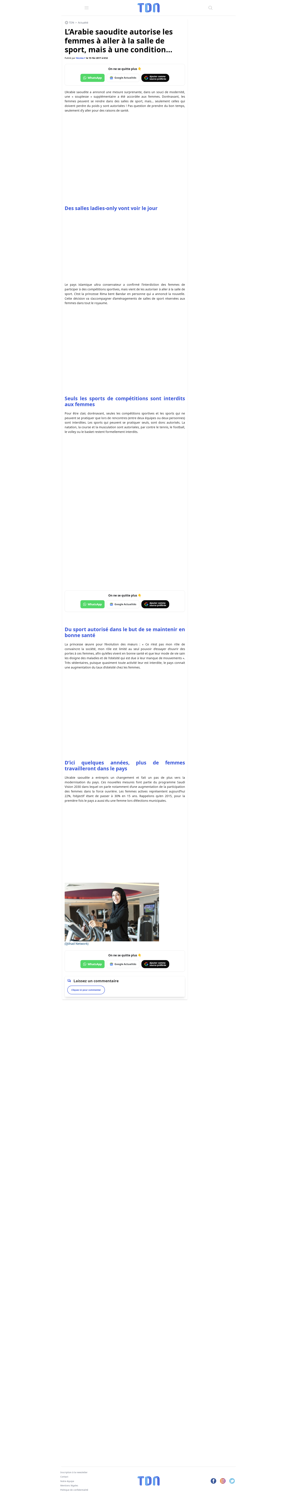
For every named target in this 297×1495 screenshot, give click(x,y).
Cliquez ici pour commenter (86, 989)
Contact (64, 1476)
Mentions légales (69, 1485)
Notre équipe (67, 1481)
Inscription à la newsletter (74, 1472)
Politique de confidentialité (74, 1489)
